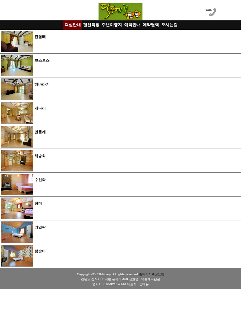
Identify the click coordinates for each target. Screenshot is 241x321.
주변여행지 (112, 24)
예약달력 (151, 24)
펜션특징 (91, 24)
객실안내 (73, 24)
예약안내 (132, 24)
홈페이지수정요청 (151, 274)
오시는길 (169, 24)
